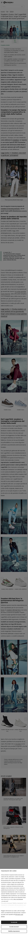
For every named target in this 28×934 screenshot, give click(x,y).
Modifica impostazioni (14, 931)
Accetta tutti (14, 922)
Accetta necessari (14, 926)
